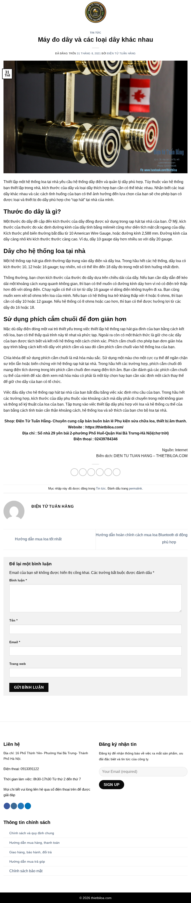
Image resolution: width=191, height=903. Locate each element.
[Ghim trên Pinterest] (108, 472)
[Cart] (185, 12)
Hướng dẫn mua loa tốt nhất (37, 539)
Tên (13, 620)
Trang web (17, 664)
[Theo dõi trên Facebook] (7, 806)
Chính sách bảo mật (25, 871)
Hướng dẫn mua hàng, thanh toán (34, 842)
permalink (135, 488)
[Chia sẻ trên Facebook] (83, 472)
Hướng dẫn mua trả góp (27, 861)
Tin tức (95, 32)
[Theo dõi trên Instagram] (14, 806)
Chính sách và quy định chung (31, 833)
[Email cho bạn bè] (100, 472)
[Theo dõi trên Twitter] (21, 806)
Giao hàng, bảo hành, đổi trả (30, 852)
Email (14, 642)
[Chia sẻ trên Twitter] (91, 472)
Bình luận (18, 580)
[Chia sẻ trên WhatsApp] (74, 472)
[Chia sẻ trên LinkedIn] (116, 472)
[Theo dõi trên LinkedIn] (28, 806)
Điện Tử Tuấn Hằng (121, 53)
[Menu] (6, 12)
